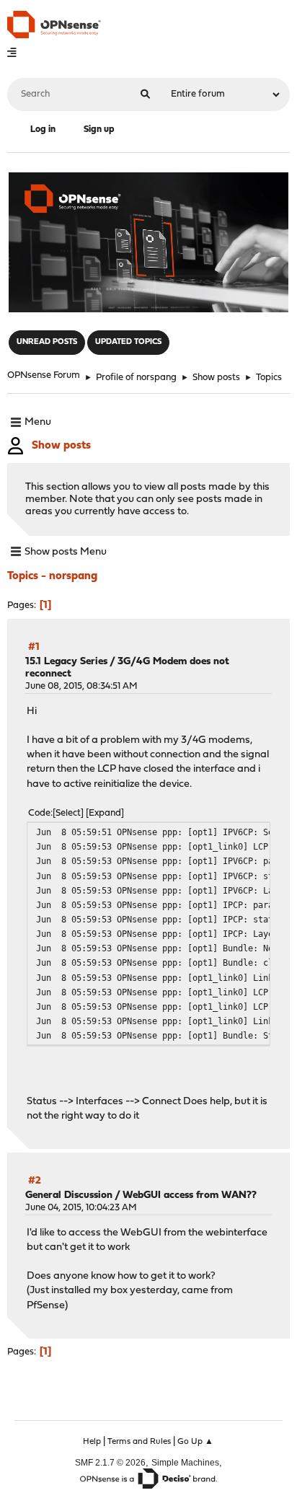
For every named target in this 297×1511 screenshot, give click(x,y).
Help (92, 1441)
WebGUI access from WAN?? (190, 1195)
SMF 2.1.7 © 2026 (110, 1462)
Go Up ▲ (195, 1441)
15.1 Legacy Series (66, 661)
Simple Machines (185, 1462)
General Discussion (68, 1195)
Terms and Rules (139, 1441)
